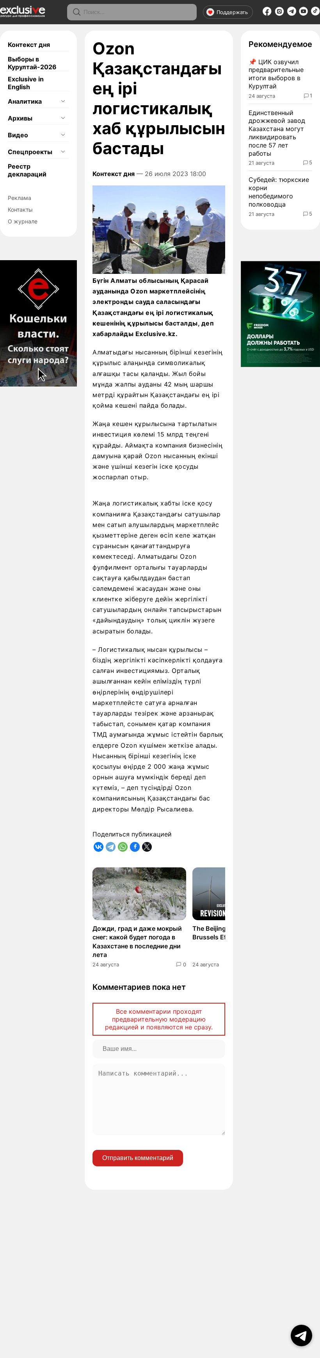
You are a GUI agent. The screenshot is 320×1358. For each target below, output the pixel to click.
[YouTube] (303, 14)
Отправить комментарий (137, 1158)
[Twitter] (147, 847)
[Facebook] (267, 14)
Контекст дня (29, 45)
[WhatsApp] (123, 847)
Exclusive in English (26, 83)
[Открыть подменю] (63, 101)
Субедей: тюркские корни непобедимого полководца (279, 192)
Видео (18, 135)
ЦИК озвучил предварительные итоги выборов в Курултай (276, 74)
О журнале (22, 221)
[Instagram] (279, 14)
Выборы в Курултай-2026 (32, 63)
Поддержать (232, 12)
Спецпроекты (30, 152)
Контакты (20, 209)
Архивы (20, 118)
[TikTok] (315, 13)
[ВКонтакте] (98, 847)
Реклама (19, 197)
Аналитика (25, 101)
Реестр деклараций (27, 170)
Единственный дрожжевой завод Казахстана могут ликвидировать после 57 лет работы (277, 133)
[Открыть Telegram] (301, 1335)
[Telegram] (291, 13)
